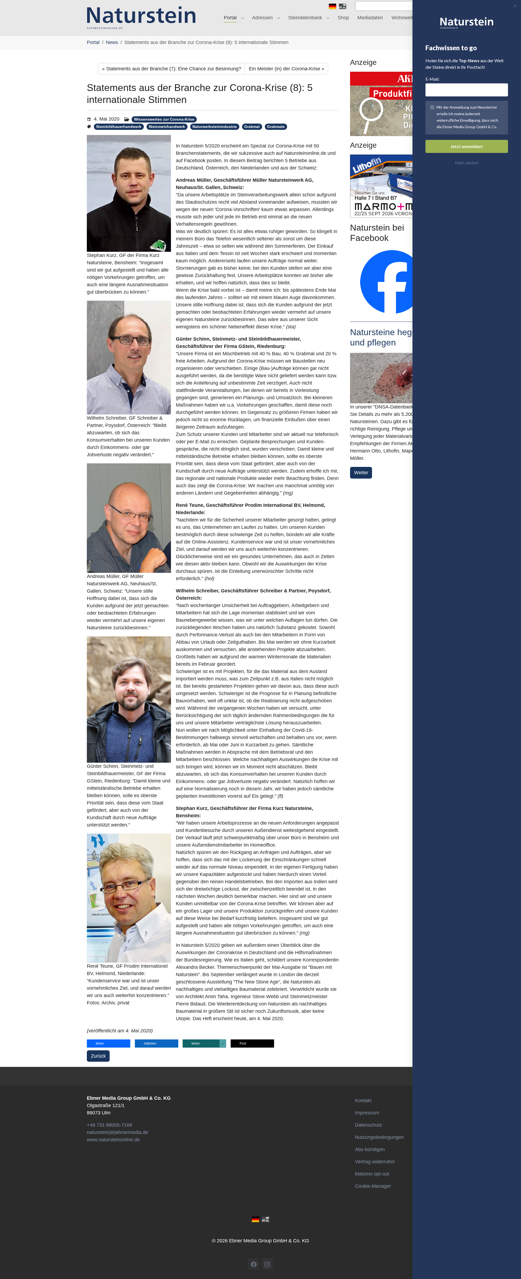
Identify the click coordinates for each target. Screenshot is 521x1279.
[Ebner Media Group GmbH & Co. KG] (141, 18)
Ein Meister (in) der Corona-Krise (286, 68)
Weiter (361, 472)
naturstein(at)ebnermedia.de (117, 1132)
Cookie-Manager (373, 1186)
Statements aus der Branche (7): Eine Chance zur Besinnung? (171, 68)
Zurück (98, 1056)
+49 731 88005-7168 (109, 1125)
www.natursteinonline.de (113, 1139)
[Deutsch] (332, 6)
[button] (108, 1043)
